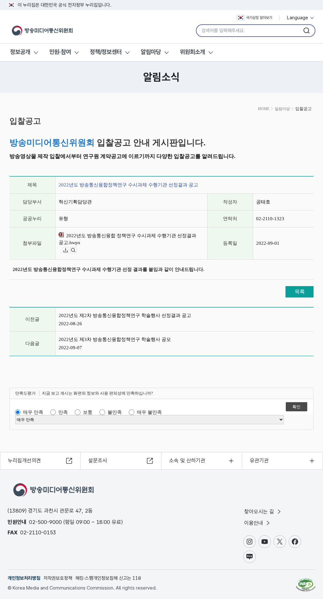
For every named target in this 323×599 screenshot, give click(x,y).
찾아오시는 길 (260, 511)
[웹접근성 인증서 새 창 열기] (305, 582)
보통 (87, 412)
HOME (263, 109)
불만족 (115, 412)
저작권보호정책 (58, 578)
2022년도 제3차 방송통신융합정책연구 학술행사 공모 (115, 339)
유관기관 (259, 460)
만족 (63, 412)
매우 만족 (33, 412)
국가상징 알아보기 (259, 17)
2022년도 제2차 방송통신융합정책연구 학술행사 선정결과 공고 (125, 315)
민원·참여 (60, 52)
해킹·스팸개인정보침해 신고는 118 (108, 578)
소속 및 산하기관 (187, 460)
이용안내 (254, 523)
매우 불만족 (149, 412)
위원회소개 (192, 52)
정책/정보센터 (106, 52)
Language (298, 18)
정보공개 (20, 52)
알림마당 (151, 52)
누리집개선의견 (24, 460)
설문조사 (97, 460)
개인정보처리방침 (24, 578)
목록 (300, 291)
